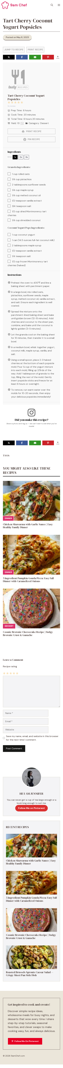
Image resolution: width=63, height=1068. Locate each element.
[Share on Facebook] (22, 57)
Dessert (9, 626)
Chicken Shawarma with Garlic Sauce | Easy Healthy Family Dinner (28, 526)
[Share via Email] (35, 57)
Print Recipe (35, 49)
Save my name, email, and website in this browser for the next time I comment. (32, 738)
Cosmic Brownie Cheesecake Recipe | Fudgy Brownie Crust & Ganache (28, 633)
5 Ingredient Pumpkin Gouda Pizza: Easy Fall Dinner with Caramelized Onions (28, 579)
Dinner (8, 518)
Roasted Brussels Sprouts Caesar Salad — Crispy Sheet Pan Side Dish (29, 973)
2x (21, 157)
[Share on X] (9, 57)
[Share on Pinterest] (48, 57)
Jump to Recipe (13, 49)
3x (26, 157)
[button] (51, 5)
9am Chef (18, 5)
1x (15, 157)
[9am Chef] (5, 5)
